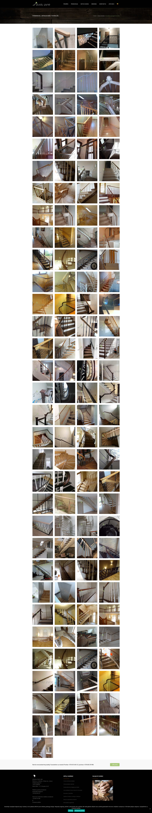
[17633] (65, 681)
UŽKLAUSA (115, 764)
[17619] (109, 592)
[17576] (65, 370)
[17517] (109, 60)
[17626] (87, 637)
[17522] (87, 82)
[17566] (109, 304)
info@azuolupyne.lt (36, 782)
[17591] (42, 459)
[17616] (42, 38)
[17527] (87, 104)
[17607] (42, 548)
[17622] (87, 614)
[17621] (65, 614)
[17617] (65, 592)
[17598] (109, 481)
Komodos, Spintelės (68, 793)
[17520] (42, 82)
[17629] (65, 659)
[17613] (87, 570)
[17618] (87, 592)
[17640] (42, 725)
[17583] (42, 415)
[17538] (65, 171)
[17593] (87, 459)
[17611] (42, 570)
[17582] (109, 393)
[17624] (42, 637)
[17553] (87, 38)
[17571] (42, 348)
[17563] (42, 304)
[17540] (109, 171)
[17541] (42, 193)
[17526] (65, 104)
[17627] (109, 637)
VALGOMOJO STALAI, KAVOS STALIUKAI (72, 790)
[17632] (42, 681)
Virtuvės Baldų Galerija (68, 784)
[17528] (109, 104)
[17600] (65, 503)
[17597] (87, 481)
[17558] (109, 260)
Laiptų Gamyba (100, 16)
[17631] (109, 659)
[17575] (42, 370)
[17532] (109, 126)
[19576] (42, 747)
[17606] (109, 526)
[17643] (109, 725)
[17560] (65, 282)
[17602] (109, 503)
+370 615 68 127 (36, 793)
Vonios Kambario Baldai (68, 781)
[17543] (87, 193)
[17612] (65, 570)
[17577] (87, 370)
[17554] (109, 237)
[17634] (87, 681)
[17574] (109, 348)
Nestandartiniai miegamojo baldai (71, 787)
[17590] (109, 437)
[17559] (42, 282)
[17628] (42, 659)
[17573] (87, 348)
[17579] (42, 393)
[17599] (42, 503)
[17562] (109, 282)
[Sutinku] (150, 809)
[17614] (109, 570)
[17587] (42, 437)
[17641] (65, 725)
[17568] (65, 326)
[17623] (109, 614)
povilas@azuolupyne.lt (37, 791)
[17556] (65, 260)
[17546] (65, 215)
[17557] (87, 260)
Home (94, 16)
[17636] (42, 703)
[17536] (109, 149)
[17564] (65, 304)
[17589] (87, 437)
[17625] (65, 637)
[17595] (42, 481)
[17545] (42, 215)
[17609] (87, 548)
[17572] (65, 348)
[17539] (87, 171)
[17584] (65, 415)
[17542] (65, 193)
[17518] (65, 38)
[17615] (42, 592)
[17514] (65, 60)
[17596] (65, 481)
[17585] (87, 415)
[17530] (65, 126)
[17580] (65, 393)
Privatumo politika (36, 802)
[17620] (42, 614)
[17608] (65, 548)
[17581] (87, 393)
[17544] (109, 193)
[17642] (87, 725)
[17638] (87, 703)
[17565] (87, 304)
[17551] (87, 237)
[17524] (109, 82)
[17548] (109, 215)
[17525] (42, 104)
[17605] (87, 526)
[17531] (87, 126)
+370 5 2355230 (36, 784)
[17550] (65, 237)
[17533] (42, 149)
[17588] (65, 437)
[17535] (87, 149)
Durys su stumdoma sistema (70, 799)
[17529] (42, 126)
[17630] (87, 659)
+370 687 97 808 (36, 798)
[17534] (65, 149)
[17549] (42, 237)
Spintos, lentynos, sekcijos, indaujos (71, 796)
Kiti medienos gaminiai (68, 802)
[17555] (42, 260)
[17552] (109, 38)
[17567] (42, 326)
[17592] (65, 459)
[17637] (65, 703)
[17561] (87, 282)
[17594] (109, 459)
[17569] (87, 326)
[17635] (109, 681)
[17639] (109, 703)
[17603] (42, 526)
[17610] (109, 548)
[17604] (65, 526)
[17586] (109, 415)
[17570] (109, 326)
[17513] (42, 60)
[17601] (87, 503)
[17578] (109, 370)
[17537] (42, 171)
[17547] (87, 215)
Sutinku (71, 810)
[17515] (87, 60)
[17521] (65, 82)
